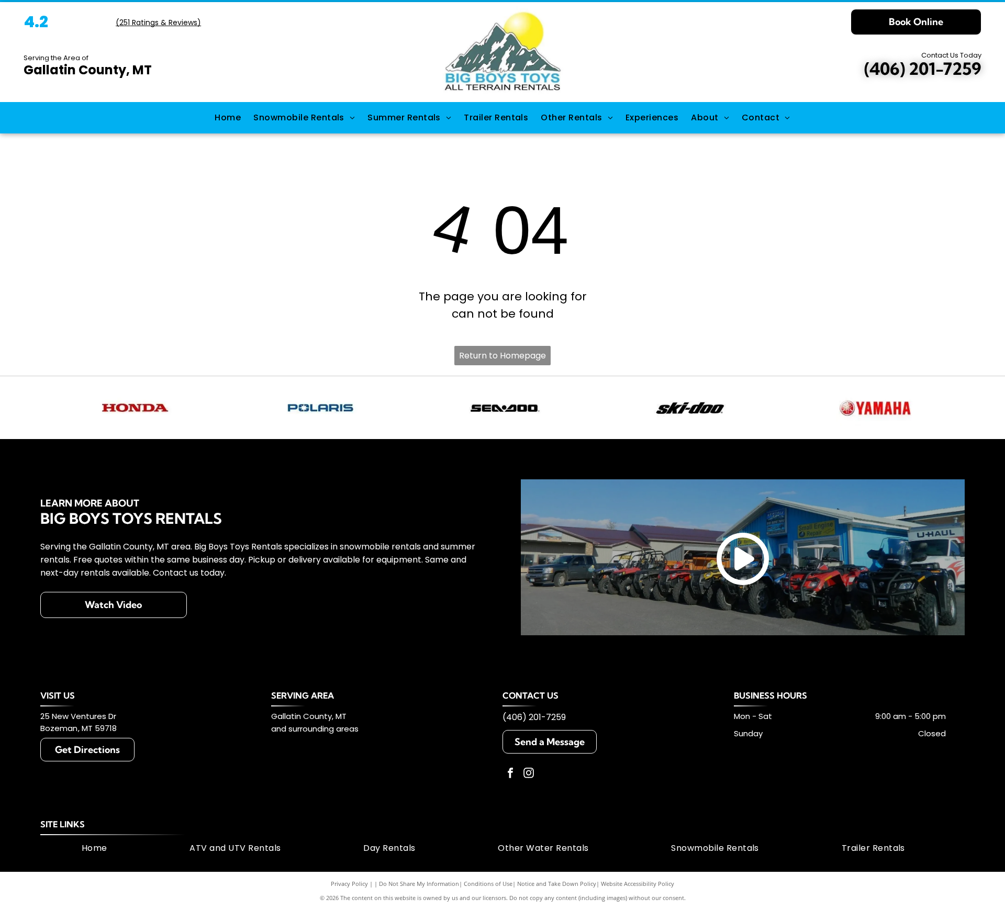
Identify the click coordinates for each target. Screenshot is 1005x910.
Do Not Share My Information (419, 883)
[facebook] (510, 774)
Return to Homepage (502, 356)
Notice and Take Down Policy (556, 883)
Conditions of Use (488, 883)
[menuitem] (227, 118)
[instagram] (529, 774)
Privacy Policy (349, 883)
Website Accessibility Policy (637, 883)
